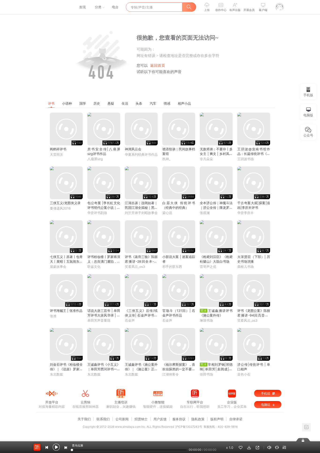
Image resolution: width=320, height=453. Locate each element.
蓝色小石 (243, 374)
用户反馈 (160, 419)
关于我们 (84, 419)
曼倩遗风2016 (60, 208)
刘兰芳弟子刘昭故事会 (141, 213)
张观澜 (205, 213)
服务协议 (179, 419)
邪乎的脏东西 (172, 267)
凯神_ (166, 159)
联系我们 (103, 419)
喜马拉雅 (51, 7)
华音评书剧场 (97, 213)
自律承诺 (235, 419)
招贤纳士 (141, 419)
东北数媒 (56, 374)
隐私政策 (198, 419)
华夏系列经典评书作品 (141, 154)
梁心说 (167, 213)
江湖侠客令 (170, 374)
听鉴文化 (93, 267)
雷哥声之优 (208, 267)
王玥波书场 (245, 159)
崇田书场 (206, 374)
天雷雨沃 (56, 154)
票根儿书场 (245, 267)
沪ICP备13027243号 (188, 426)
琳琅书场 (206, 320)
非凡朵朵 (206, 159)
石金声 (130, 320)
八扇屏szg (95, 159)
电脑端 (266, 404)
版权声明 (216, 419)
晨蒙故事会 (58, 267)
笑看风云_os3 (135, 267)
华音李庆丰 (245, 213)
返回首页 (157, 65)
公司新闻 (122, 419)
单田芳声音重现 (98, 320)
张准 (53, 316)
